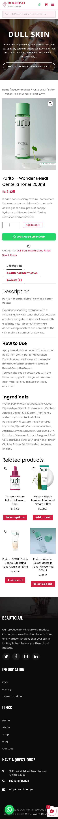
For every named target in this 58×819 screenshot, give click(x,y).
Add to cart (33, 225)
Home (5, 89)
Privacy (6, 689)
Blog (5, 741)
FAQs (5, 682)
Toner (13, 255)
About (6, 727)
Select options (15, 517)
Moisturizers (35, 250)
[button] (50, 103)
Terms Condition (12, 696)
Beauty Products (20, 89)
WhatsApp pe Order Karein (31, 236)
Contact (7, 748)
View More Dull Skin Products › (29, 66)
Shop (5, 734)
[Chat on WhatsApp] (9, 809)
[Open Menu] (53, 4)
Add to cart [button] (42, 517)
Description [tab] (14, 266)
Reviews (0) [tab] (14, 280)
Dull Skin (22, 250)
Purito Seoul (39, 89)
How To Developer (43, 814)
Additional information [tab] (22, 273)
